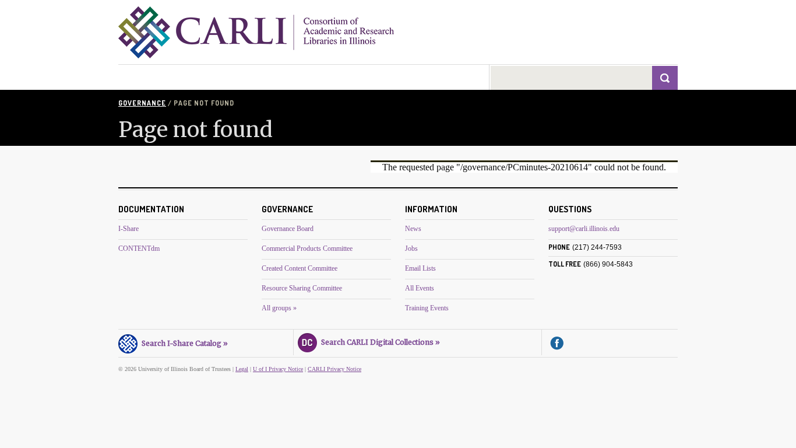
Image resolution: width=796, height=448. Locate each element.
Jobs (411, 248)
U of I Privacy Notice (278, 369)
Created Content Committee (299, 268)
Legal (241, 369)
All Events (419, 288)
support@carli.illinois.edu (583, 229)
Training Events (427, 308)
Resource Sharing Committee (302, 288)
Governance (142, 103)
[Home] (256, 55)
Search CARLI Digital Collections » (379, 342)
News (413, 229)
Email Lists (420, 268)
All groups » (279, 308)
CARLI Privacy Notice (334, 369)
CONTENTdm (139, 248)
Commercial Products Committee (307, 248)
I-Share (128, 229)
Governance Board (288, 229)
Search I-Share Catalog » (183, 343)
